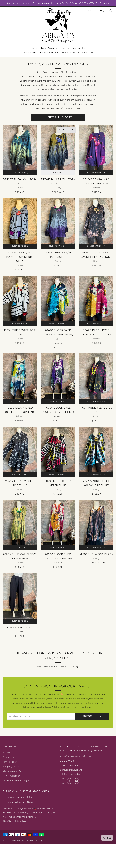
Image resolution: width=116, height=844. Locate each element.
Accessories (68, 52)
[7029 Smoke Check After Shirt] (58, 449)
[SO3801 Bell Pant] (20, 596)
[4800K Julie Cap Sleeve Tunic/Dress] (20, 522)
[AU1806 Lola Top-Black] (96, 522)
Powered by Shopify (11, 840)
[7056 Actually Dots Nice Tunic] (20, 449)
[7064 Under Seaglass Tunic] (96, 376)
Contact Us (8, 757)
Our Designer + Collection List (39, 52)
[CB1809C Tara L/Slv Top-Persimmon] (96, 147)
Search (6, 752)
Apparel (78, 48)
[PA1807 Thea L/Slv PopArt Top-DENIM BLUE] (20, 221)
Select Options (18, 173)
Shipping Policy (11, 766)
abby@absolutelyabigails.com (76, 756)
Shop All (65, 48)
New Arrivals (49, 48)
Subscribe (90, 716)
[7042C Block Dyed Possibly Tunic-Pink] (96, 298)
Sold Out (58, 173)
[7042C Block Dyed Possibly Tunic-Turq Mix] (58, 298)
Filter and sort (59, 117)
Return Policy (10, 761)
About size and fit (12, 771)
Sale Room (88, 52)
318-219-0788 (67, 761)
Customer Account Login (16, 780)
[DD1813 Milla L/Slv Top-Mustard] (58, 147)
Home (34, 48)
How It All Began (11, 775)
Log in (90, 10)
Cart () (101, 10)
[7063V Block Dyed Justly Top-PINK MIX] (58, 522)
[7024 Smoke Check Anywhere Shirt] (96, 449)
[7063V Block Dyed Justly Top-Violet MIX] (58, 376)
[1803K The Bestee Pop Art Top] (20, 298)
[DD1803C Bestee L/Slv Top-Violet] (58, 221)
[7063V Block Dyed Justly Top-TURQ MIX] (20, 376)
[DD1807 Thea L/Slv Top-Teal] (20, 147)
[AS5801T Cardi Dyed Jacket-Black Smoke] (96, 221)
